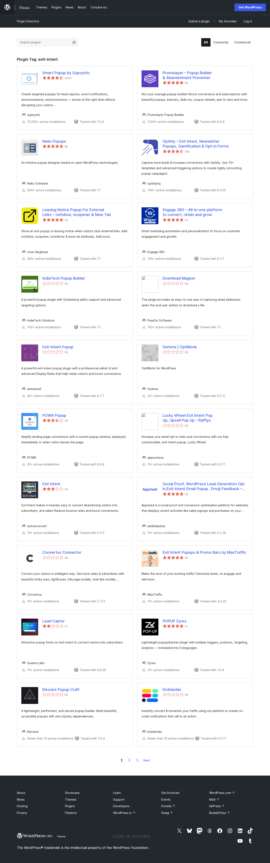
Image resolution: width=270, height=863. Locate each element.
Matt (214, 799)
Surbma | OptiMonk (180, 347)
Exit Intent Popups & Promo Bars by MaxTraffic (204, 552)
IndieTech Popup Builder (63, 278)
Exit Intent (51, 484)
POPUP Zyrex (174, 621)
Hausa (61, 836)
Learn (117, 793)
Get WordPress (250, 7)
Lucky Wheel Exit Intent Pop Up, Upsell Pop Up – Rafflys (188, 417)
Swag (167, 813)
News (21, 799)
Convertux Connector (61, 552)
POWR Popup (54, 415)
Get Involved (170, 793)
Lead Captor (53, 621)
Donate (168, 806)
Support (118, 799)
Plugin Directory (28, 21)
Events (166, 799)
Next (146, 760)
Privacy (22, 813)
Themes (70, 799)
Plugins (70, 806)
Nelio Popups (54, 141)
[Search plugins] (74, 42)
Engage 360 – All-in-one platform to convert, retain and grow (192, 212)
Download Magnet (179, 278)
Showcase (72, 793)
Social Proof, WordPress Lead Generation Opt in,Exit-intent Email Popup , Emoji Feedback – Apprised (204, 486)
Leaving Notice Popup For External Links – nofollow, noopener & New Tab (76, 212)
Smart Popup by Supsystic (66, 73)
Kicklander (172, 689)
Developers (121, 806)
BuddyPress (219, 813)
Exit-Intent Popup (57, 347)
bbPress (216, 806)
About (21, 793)
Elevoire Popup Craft (61, 689)
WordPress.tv (124, 813)
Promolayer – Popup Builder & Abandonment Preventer (187, 75)
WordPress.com (222, 793)
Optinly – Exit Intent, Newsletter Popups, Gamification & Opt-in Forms (196, 143)
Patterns (71, 813)
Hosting (22, 806)
